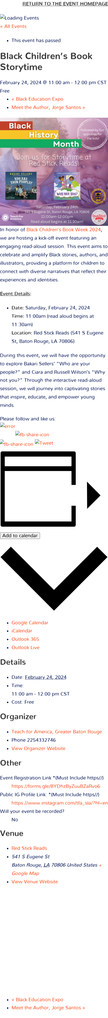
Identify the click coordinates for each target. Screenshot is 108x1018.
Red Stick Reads (29, 848)
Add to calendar (20, 535)
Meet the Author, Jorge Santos (48, 107)
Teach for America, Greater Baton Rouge (57, 731)
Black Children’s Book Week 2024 (63, 229)
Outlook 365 (25, 639)
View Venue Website (35, 881)
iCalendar (22, 630)
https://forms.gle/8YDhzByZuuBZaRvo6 (56, 786)
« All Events (13, 26)
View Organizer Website (38, 748)
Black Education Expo (37, 99)
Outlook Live (25, 647)
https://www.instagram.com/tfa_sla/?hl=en (60, 803)
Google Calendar (30, 622)
